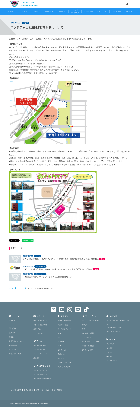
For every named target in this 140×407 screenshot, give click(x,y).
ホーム (11, 288)
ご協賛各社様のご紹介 (114, 327)
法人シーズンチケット (114, 331)
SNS (83, 329)
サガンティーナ (87, 337)
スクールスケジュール (65, 362)
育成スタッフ (62, 354)
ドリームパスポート (40, 333)
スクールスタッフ (64, 367)
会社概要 (110, 348)
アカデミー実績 (63, 325)
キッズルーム (13, 349)
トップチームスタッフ (41, 349)
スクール (61, 358)
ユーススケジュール (64, 329)
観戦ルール (13, 345)
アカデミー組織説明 (64, 320)
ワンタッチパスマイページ (91, 341)
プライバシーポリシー (43, 390)
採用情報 (110, 356)
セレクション (62, 350)
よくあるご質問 (16, 390)
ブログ (84, 325)
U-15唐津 (61, 341)
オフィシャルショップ (41, 374)
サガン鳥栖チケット (40, 320)
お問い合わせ (28, 390)
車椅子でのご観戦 (15, 354)
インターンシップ (113, 360)
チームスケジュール (40, 354)
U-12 (59, 346)
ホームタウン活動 (88, 333)
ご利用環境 (58, 390)
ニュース (21, 288)
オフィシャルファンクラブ (91, 320)
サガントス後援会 (88, 346)
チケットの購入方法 (40, 325)
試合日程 (12, 333)
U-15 (59, 337)
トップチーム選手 (39, 345)
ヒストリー (110, 352)
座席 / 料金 (37, 329)
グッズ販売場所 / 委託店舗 (42, 378)
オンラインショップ (40, 370)
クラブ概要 (110, 344)
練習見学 (36, 358)
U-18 (59, 333)
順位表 (11, 337)
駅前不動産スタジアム (16, 341)
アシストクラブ (87, 350)
